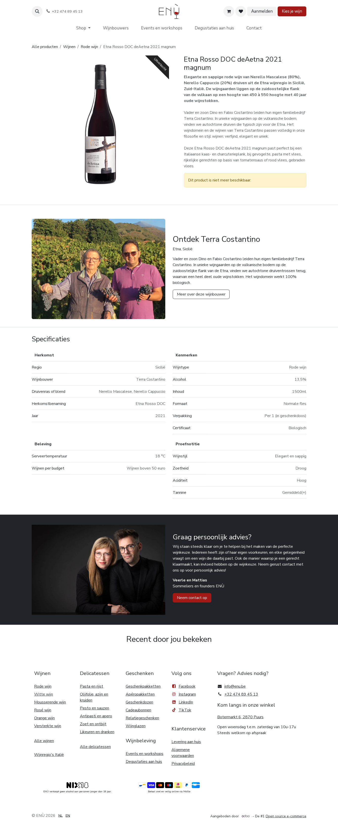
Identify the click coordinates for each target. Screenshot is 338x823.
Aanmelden (262, 11)
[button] (37, 11)
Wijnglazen (135, 726)
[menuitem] (83, 28)
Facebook (187, 686)
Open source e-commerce (286, 816)
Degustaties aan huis (144, 761)
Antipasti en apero (96, 716)
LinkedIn (186, 702)
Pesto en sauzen (94, 708)
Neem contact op (192, 597)
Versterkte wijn (47, 726)
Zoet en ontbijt (93, 724)
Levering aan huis (186, 742)
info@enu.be (235, 686)
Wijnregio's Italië (49, 754)
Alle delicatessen (95, 746)
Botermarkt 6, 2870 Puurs (240, 717)
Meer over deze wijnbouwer (201, 294)
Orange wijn (44, 718)
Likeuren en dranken (97, 732)
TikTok (185, 710)
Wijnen (69, 47)
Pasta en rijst (91, 686)
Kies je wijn (292, 11)
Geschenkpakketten (143, 686)
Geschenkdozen (139, 702)
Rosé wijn (42, 710)
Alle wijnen (44, 741)
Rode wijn (89, 47)
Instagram (187, 694)
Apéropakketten (140, 694)
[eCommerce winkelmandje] (228, 11)
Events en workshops (144, 753)
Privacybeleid (183, 763)
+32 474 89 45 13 (241, 694)
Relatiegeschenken (142, 718)
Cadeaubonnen (138, 710)
